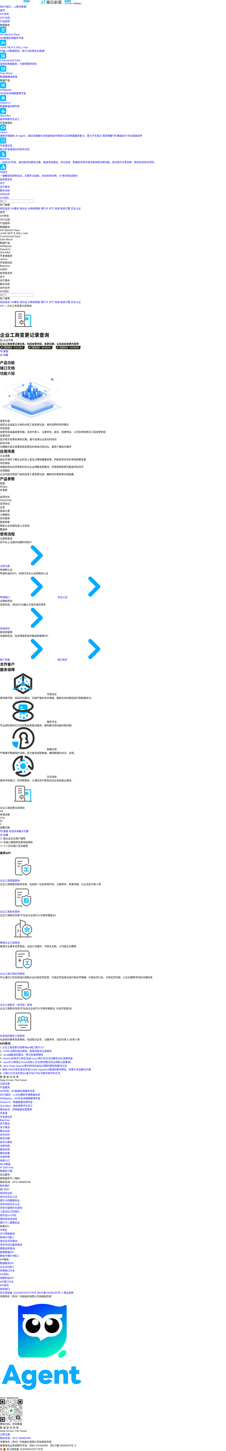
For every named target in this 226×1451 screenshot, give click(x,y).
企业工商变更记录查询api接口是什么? (23, 1047)
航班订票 (65, 208)
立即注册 (5, 566)
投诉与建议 (6, 1142)
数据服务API (7, 1263)
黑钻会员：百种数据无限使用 (16, 1109)
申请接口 (5, 597)
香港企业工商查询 (10, 942)
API (2, 305)
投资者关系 (6, 179)
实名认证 (76, 208)
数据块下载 (6, 1170)
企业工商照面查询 (10, 880)
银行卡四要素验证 (10, 1200)
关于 (2, 183)
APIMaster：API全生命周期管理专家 (20, 1098)
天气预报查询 (7, 1233)
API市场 (4, 14)
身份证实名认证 (8, 1196)
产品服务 (5, 1087)
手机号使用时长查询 (11, 1207)
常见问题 (5, 1138)
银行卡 (44, 208)
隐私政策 (5, 1153)
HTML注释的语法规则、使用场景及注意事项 (27, 1051)
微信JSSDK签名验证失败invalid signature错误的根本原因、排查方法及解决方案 (46, 1069)
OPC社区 (5, 17)
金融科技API (7, 1277)
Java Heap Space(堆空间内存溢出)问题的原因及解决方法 (35, 1065)
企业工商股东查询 (10, 911)
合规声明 (5, 1156)
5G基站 (15, 208)
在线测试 (5, 628)
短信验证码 (6, 1193)
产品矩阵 (5, 21)
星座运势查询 (7, 1248)
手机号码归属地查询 (11, 1244)
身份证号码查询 (8, 1241)
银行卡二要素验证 (10, 1222)
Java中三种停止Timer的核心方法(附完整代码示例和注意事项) (37, 1062)
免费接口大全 (7, 1270)
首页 (2, 10)
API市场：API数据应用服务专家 (17, 1091)
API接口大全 (7, 1281)
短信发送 (5, 208)
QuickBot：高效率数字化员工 (16, 1105)
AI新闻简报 (34, 208)
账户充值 (5, 659)
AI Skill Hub (6, 1167)
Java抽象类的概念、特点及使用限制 (23, 1054)
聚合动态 (5, 190)
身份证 (23, 208)
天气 (51, 208)
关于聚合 (5, 186)
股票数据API (7, 1252)
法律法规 (5, 1145)
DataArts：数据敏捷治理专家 (16, 1102)
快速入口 (5, 1160)
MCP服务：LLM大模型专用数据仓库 (20, 1094)
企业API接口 (7, 1266)
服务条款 (5, 1149)
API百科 (4, 197)
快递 (57, 208)
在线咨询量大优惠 (19, 831)
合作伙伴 (5, 194)
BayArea (5, 1120)
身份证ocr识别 (8, 1215)
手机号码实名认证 (10, 1204)
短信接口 (5, 1289)
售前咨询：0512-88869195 (15, 1438)
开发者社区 (6, 1116)
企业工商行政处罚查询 (12, 973)
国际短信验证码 (8, 1218)
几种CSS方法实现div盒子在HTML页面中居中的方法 (31, 1073)
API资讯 (4, 1285)
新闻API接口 (7, 1237)
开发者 (3, 1113)
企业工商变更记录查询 (19, 305)
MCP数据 (5, 1164)
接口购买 (62, 659)
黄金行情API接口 (9, 1255)
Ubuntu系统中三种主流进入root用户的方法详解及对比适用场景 (38, 1058)
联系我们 (5, 1185)
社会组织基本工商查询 (12, 1035)
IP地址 (3, 1229)
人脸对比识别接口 (10, 1211)
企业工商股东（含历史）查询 (16, 1004)
